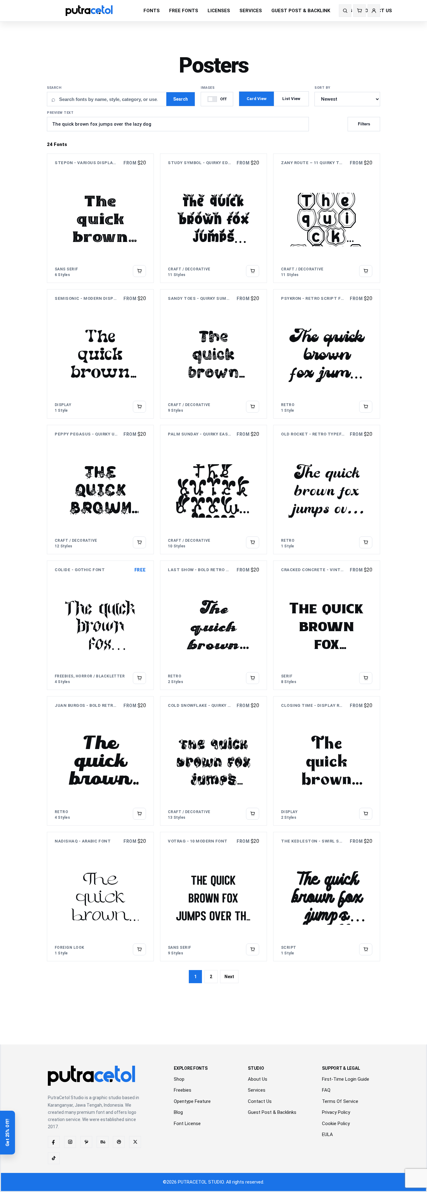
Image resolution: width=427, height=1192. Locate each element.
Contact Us (260, 1101)
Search (54, 88)
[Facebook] (54, 1142)
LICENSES (219, 10)
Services (256, 1090)
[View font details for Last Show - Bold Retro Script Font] (252, 678)
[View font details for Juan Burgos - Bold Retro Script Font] (139, 814)
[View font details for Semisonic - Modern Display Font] (139, 407)
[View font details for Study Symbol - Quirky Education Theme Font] (252, 271)
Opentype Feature (192, 1101)
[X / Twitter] (135, 1142)
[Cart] (359, 10)
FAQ (326, 1090)
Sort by (322, 88)
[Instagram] (70, 1142)
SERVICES (250, 10)
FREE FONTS (183, 10)
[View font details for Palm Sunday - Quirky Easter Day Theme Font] (252, 542)
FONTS (151, 10)
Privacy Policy (336, 1112)
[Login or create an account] (374, 10)
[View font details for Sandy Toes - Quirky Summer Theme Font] (252, 407)
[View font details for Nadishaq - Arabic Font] (139, 949)
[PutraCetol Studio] (98, 10)
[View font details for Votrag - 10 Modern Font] (252, 949)
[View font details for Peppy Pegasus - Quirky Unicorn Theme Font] (139, 542)
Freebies (182, 1090)
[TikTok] (54, 1158)
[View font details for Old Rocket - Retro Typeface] (365, 542)
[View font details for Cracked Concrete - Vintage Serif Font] (365, 678)
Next (229, 976)
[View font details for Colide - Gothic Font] (139, 678)
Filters (364, 124)
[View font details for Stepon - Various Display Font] (139, 271)
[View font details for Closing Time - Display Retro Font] (365, 814)
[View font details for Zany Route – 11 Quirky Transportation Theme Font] (365, 271)
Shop (179, 1079)
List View (291, 98)
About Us (257, 1079)
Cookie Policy (336, 1123)
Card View (257, 98)
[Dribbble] (119, 1142)
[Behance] (102, 1142)
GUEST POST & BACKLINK (300, 10)
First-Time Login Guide (345, 1079)
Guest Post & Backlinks (272, 1112)
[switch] (217, 99)
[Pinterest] (86, 1142)
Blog (178, 1112)
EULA (327, 1134)
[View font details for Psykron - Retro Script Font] (365, 407)
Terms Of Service (340, 1101)
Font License (187, 1123)
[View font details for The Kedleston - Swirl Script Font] (365, 949)
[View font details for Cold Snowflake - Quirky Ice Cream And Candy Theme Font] (252, 814)
